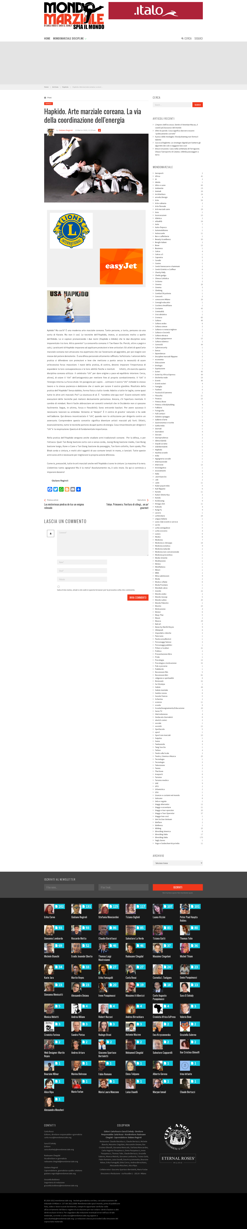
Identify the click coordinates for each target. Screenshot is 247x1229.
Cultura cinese (179, 326)
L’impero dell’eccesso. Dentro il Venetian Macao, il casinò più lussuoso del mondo (176, 126)
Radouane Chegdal (134, 956)
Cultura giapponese (179, 338)
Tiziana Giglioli (133, 917)
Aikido (179, 182)
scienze (179, 702)
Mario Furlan (77, 1091)
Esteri (179, 371)
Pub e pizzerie (179, 666)
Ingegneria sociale (179, 458)
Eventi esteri (179, 383)
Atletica (179, 218)
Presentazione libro (179, 654)
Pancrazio (179, 636)
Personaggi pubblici (179, 645)
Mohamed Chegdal (134, 1052)
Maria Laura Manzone (108, 1092)
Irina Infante (186, 1074)
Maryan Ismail (159, 1092)
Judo (179, 482)
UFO (179, 786)
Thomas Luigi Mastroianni (104, 958)
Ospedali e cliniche (179, 633)
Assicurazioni (179, 215)
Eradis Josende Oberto (81, 956)
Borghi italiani (179, 242)
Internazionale (179, 461)
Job (179, 479)
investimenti (179, 470)
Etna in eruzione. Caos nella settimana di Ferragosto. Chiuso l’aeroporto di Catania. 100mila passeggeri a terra (177, 151)
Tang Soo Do (179, 747)
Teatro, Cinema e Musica (179, 756)
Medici (179, 537)
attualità (179, 221)
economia (179, 359)
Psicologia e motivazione (179, 663)
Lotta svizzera (179, 530)
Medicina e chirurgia (179, 543)
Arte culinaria (179, 203)
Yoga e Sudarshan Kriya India (179, 843)
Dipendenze (179, 353)
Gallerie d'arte (179, 419)
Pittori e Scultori (179, 648)
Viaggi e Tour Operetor (179, 813)
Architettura (179, 194)
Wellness (179, 825)
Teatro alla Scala (179, 753)
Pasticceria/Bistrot (179, 639)
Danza (179, 350)
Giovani (179, 434)
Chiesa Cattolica (179, 278)
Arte (179, 200)
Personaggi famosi (179, 642)
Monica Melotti (51, 1017)
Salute (179, 687)
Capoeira (179, 257)
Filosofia (179, 395)
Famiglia (179, 386)
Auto (179, 224)
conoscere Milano (179, 299)
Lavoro (179, 512)
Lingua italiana (179, 518)
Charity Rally (179, 272)
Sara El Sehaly (186, 995)
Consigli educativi (179, 302)
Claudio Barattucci (107, 938)
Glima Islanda (179, 440)
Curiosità (179, 344)
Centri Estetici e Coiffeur (179, 269)
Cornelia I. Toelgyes (162, 977)
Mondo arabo (179, 594)
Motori (179, 612)
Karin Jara (49, 977)
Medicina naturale (179, 549)
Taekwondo (179, 744)
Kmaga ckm (179, 503)
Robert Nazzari (105, 1017)
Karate (179, 491)
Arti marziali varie (179, 209)
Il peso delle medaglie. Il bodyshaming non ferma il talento (176, 138)
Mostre (179, 606)
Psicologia (179, 660)
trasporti (179, 774)
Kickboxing (179, 500)
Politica (179, 651)
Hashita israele (179, 452)
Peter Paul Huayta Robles (189, 918)
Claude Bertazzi (187, 1092)
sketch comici (179, 720)
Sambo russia (179, 693)
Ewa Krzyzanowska (162, 1035)
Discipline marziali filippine (179, 356)
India (179, 455)
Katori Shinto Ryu (179, 494)
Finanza (179, 398)
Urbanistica (179, 789)
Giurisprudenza (179, 437)
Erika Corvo (49, 917)
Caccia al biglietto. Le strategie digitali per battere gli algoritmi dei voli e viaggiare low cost (178, 144)
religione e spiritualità (179, 678)
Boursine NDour (51, 1074)
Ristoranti (179, 681)
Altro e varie (179, 185)
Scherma (179, 699)
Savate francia (179, 696)
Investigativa (179, 467)
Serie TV (179, 711)
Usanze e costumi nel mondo (179, 795)
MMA (179, 573)
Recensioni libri (179, 675)
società (179, 726)
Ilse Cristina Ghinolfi (189, 1052)
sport (179, 732)
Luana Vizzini (159, 917)
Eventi (179, 380)
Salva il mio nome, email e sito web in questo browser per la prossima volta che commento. (96, 590)
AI (179, 179)
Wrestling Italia (179, 834)
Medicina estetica (179, 546)
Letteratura (179, 515)
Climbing (179, 290)
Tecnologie (179, 762)
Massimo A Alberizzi (135, 995)
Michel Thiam (186, 956)
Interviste (179, 464)
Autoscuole (179, 233)
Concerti (179, 296)
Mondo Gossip (179, 597)
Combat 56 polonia (179, 293)
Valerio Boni (185, 1017)
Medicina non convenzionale (179, 552)
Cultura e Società (179, 332)
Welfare (179, 822)
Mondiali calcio (179, 588)
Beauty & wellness (179, 239)
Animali (179, 191)
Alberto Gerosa (160, 1074)
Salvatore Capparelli (162, 1052)
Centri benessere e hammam (179, 266)
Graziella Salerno (188, 1035)
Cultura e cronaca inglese (179, 329)
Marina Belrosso (79, 1074)
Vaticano (179, 798)
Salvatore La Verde (135, 938)
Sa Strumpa (179, 684)
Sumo (179, 741)
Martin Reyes (77, 977)
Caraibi (179, 260)
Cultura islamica (179, 341)
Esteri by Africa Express (179, 374)
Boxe (179, 245)
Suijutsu (179, 738)
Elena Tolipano (132, 1074)
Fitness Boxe (179, 401)
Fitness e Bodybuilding (179, 404)
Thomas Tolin (186, 938)
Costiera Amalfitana (179, 305)
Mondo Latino (179, 600)
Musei (179, 618)
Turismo (179, 777)
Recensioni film (179, 672)
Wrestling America (179, 831)
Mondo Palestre (179, 603)
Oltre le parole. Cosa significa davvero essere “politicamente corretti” (174, 132)
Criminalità (179, 311)
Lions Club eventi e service (179, 521)
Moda (179, 579)
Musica (179, 621)
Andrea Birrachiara (135, 1017)
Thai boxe (179, 771)
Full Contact (179, 413)
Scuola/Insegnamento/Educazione (179, 708)
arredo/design (179, 197)
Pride (179, 657)
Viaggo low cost (179, 816)
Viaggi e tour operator (179, 810)
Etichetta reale (179, 377)
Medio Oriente (179, 558)
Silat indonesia (179, 714)
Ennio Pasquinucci (188, 977)
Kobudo (179, 506)
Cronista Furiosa (52, 1035)
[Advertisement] (123, 63)
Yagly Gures (179, 840)
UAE (179, 783)
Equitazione (179, 368)
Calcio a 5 (179, 254)
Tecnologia (179, 759)
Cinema (179, 284)
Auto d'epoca (179, 227)
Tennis (179, 768)
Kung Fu (179, 509)
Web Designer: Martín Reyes (54, 1054)
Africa (179, 176)
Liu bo (179, 524)
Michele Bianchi (51, 956)
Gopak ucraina (179, 443)
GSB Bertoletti (179, 446)
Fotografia (179, 410)
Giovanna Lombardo (53, 938)
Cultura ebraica (179, 335)
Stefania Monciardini (108, 917)
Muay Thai (179, 615)
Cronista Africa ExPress (164, 1017)
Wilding (179, 828)
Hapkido (48, 104)
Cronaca (179, 317)
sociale (179, 723)
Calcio (179, 251)
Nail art (179, 624)
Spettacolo (179, 729)
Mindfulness (179, 567)
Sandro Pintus (78, 1035)
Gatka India (179, 425)
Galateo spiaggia (179, 416)
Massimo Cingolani (162, 956)
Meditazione (179, 561)
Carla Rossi (131, 977)
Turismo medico (179, 780)
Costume (179, 308)
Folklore (179, 407)
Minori (179, 570)
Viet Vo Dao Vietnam (179, 819)
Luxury (179, 533)
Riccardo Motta (78, 938)
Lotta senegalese (179, 527)
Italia (179, 473)
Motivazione (179, 609)
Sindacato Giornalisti (179, 717)
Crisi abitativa (179, 314)
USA (179, 792)
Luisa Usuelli (132, 1092)
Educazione (179, 362)
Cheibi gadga (179, 275)
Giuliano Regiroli (79, 917)
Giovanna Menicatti (53, 994)
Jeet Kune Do (179, 476)
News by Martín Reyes (179, 627)
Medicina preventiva (179, 555)
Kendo (179, 497)
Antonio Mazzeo (133, 1034)
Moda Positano (179, 585)
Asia (179, 212)
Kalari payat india (179, 485)
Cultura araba (179, 323)
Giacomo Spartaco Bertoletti (107, 1054)
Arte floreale (179, 206)
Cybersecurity (179, 347)
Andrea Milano (78, 1017)
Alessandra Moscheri (54, 1110)
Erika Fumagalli (105, 977)
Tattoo (179, 750)
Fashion (179, 389)
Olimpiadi (179, 630)
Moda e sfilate (179, 582)
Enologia (179, 365)
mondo (179, 591)
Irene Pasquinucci (106, 995)
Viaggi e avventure (179, 807)
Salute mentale (179, 690)
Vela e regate (179, 801)
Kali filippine (179, 488)
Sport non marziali (179, 735)
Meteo (179, 564)
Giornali (179, 428)
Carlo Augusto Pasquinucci (160, 997)
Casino (179, 263)
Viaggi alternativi (179, 804)
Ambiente (179, 188)
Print (49, 97)
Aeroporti (179, 173)
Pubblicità (179, 669)
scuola (179, 705)
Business (179, 248)
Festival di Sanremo (179, 392)
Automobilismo (179, 230)
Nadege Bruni (104, 1035)
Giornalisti (179, 431)
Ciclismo (179, 281)
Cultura (179, 320)
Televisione (179, 765)
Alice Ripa (49, 1092)
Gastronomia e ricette (179, 422)
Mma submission (179, 576)
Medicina (179, 540)
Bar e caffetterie (179, 236)
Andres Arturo (78, 1052)
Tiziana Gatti (159, 938)
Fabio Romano (105, 1074)
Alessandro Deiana (80, 995)
